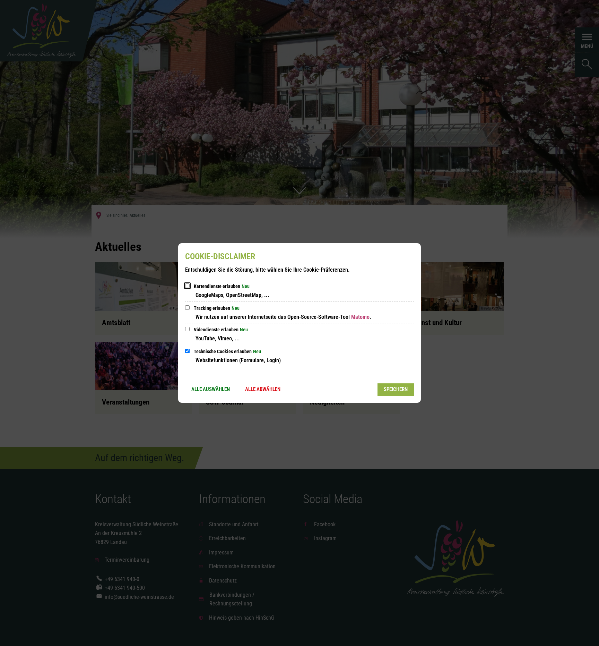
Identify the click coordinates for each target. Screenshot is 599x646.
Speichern (396, 389)
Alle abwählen (262, 389)
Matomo (360, 317)
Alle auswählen (210, 389)
